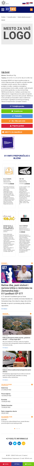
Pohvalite (18, 116)
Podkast (4, 263)
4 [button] (19, 428)
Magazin (5, 313)
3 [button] (17, 428)
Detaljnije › (4, 309)
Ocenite (29, 464)
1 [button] (14, 428)
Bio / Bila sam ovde (18, 121)
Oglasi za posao (6, 384)
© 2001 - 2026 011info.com (13, 455)
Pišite (17, 464)
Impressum (16, 458)
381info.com (28, 458)
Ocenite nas (18, 111)
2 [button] (16, 428)
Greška (6, 464)
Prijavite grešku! (18, 126)
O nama (24, 455)
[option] (17, 421)
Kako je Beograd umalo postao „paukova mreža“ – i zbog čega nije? (16, 338)
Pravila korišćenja (7, 458)
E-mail (22, 458)
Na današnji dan (6, 417)
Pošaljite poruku (18, 106)
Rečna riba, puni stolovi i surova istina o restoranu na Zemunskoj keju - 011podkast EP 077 (16, 289)
